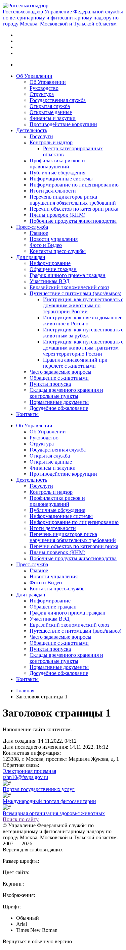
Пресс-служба (32, 227)
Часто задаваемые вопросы (60, 372)
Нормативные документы (59, 402)
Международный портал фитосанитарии (49, 801)
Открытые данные (51, 112)
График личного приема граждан (68, 275)
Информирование (50, 263)
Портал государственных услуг (39, 789)
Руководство (44, 88)
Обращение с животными (59, 378)
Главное (39, 233)
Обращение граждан (53, 269)
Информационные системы (61, 178)
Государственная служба (58, 100)
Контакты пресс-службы (58, 251)
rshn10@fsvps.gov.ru (25, 777)
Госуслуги (41, 136)
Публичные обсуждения (57, 172)
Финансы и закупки (53, 118)
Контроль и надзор (51, 142)
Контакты (27, 414)
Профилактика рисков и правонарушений (57, 163)
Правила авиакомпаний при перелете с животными (75, 363)
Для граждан (30, 257)
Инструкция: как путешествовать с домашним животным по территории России (83, 305)
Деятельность (31, 130)
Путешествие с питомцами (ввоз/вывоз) (75, 293)
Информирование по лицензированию (74, 185)
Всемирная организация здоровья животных (54, 813)
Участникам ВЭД (50, 281)
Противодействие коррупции (63, 124)
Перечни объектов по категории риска (74, 209)
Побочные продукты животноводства (73, 221)
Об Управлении (34, 76)
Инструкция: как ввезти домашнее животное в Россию (82, 320)
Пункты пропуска (50, 384)
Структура (42, 94)
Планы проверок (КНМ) (57, 215)
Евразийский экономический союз (69, 287)
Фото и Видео (46, 245)
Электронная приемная (29, 771)
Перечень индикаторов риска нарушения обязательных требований (73, 200)
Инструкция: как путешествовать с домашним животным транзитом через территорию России (83, 348)
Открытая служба (50, 106)
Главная (25, 690)
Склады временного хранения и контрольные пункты (66, 393)
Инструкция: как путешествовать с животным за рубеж (83, 332)
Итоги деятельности (53, 191)
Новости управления (54, 239)
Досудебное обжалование (59, 408)
